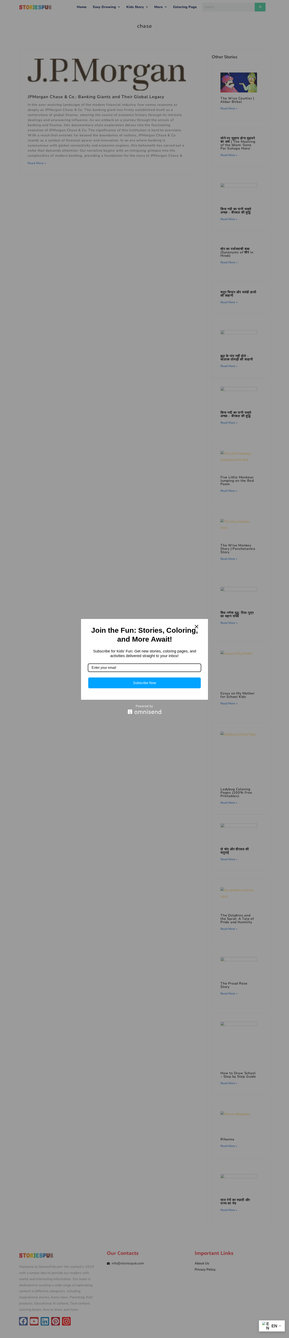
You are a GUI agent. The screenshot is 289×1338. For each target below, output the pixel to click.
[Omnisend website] (144, 709)
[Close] (196, 626)
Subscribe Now (144, 683)
